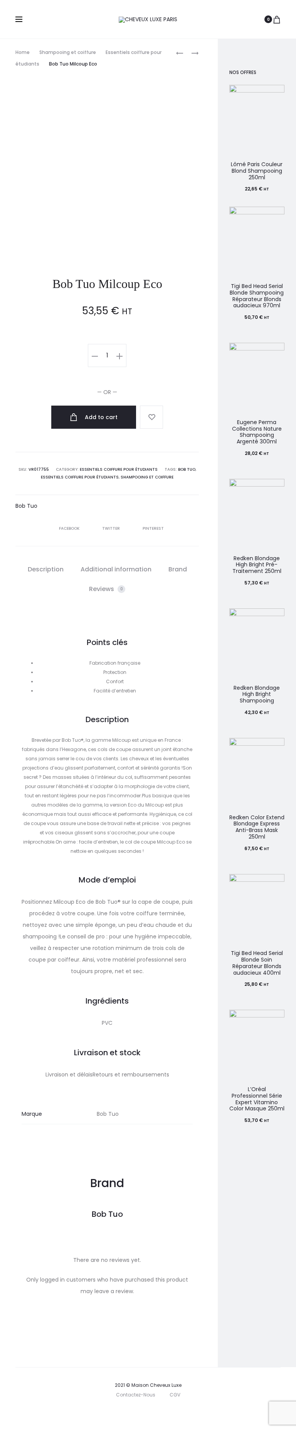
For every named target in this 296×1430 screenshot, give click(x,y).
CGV (175, 1394)
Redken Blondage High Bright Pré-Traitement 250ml (256, 564)
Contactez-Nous (135, 1394)
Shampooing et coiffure (67, 52)
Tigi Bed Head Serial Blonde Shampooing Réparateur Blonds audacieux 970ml (257, 295)
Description (46, 569)
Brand (177, 569)
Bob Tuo (186, 469)
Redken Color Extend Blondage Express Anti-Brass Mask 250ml (256, 827)
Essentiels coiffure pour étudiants (119, 469)
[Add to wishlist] (151, 417)
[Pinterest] (167, 1412)
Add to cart (100, 417)
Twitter (111, 528)
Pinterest (153, 528)
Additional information (116, 569)
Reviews (106, 588)
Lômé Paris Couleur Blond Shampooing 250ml (257, 170)
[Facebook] (133, 1412)
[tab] (45, 569)
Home (22, 52)
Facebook (70, 528)
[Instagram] (150, 1412)
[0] (277, 19)
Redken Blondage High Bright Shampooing (257, 694)
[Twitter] (116, 1412)
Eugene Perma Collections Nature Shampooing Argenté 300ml (257, 431)
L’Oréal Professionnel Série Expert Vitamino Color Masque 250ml (256, 1098)
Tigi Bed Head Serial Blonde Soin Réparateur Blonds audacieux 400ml (257, 962)
